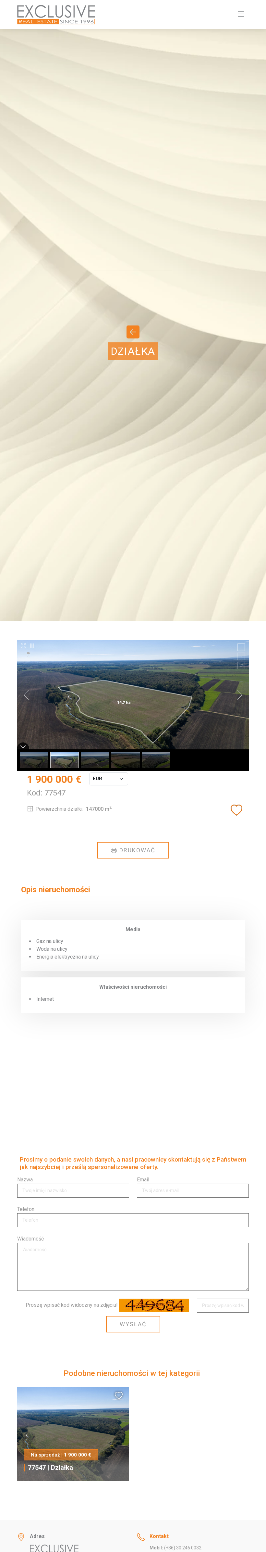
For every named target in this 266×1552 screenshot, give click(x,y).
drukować (136, 850)
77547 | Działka (50, 1467)
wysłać (133, 1324)
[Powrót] (133, 335)
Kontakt (159, 1536)
